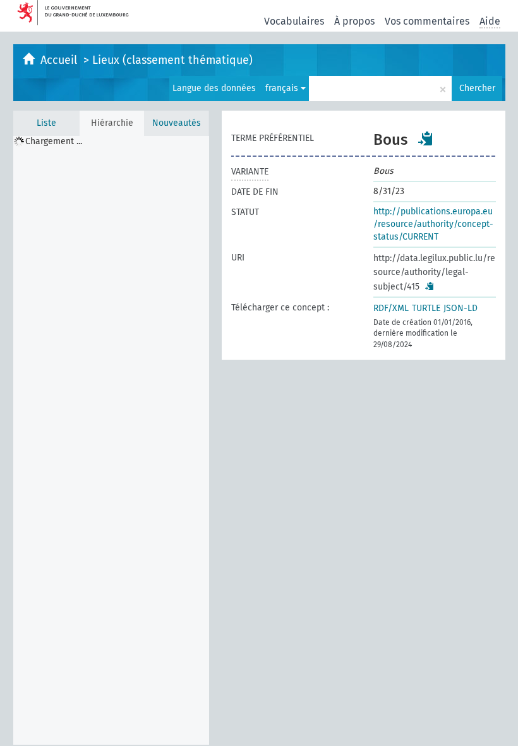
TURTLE (426, 308)
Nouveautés (176, 123)
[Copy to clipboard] (426, 138)
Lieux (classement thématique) (172, 60)
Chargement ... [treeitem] (53, 141)
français (283, 88)
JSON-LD (460, 308)
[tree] (111, 440)
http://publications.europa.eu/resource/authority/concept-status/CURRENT (433, 224)
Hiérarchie (112, 123)
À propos (354, 21)
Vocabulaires (294, 21)
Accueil (60, 60)
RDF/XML (391, 308)
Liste (46, 123)
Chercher (477, 88)
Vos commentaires (427, 21)
